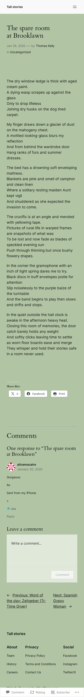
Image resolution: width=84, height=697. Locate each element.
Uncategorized (20, 52)
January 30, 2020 (29, 469)
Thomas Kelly (45, 46)
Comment (62, 574)
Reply (11, 516)
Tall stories (15, 7)
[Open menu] (74, 6)
